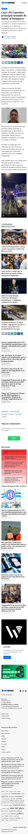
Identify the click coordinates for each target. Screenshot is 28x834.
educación (12, 798)
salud (6, 816)
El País (3, 736)
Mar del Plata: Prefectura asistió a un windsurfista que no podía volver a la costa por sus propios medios (13, 358)
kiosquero (11, 414)
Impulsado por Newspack (7, 831)
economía (18, 796)
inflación (6, 805)
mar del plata (18, 414)
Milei (2, 811)
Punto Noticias (11, 36)
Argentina (11, 791)
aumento (15, 791)
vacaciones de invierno (12, 820)
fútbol (12, 801)
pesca (8, 813)
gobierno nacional (19, 801)
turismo (18, 818)
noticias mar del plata (15, 811)
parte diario (3, 813)
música (6, 811)
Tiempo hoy (12, 818)
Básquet (19, 791)
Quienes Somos (4, 713)
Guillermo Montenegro (19, 802)
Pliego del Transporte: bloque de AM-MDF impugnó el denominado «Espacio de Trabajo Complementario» (13, 396)
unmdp (2, 820)
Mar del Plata (4, 731)
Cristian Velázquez (14, 411)
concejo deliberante (5, 793)
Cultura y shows (5, 752)
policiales (4, 416)
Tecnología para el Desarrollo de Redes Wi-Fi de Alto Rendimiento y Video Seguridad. (13, 652)
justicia (8, 808)
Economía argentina (5, 798)
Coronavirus (15, 794)
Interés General (5, 733)
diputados (11, 796)
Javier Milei (3, 808)
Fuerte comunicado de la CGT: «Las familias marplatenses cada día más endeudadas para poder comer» (14, 345)
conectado (15, 428)
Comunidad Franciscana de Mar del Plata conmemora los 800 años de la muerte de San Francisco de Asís (13, 383)
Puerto (3, 749)
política (20, 813)
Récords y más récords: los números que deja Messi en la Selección (12, 371)
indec (2, 805)
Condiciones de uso (5, 718)
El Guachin (4, 414)
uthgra (6, 820)
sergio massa (16, 816)
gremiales (3, 802)
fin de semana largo (5, 801)
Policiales (4, 8)
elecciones (19, 798)
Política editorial (5, 716)
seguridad (11, 816)
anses (6, 791)
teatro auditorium (4, 818)
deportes (4, 796)
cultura (23, 794)
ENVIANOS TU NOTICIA (14, 438)
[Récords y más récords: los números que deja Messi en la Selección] (11, 563)
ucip (22, 818)
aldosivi (3, 791)
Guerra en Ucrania (10, 802)
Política (3, 746)
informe (10, 805)
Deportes (3, 741)
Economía (4, 744)
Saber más (7, 657)
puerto (2, 816)
